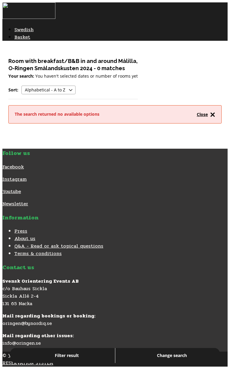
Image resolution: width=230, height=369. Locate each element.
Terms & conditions (38, 253)
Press (20, 231)
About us (24, 238)
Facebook (13, 167)
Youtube (11, 191)
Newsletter (15, 203)
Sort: (13, 90)
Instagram (14, 179)
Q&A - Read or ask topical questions (58, 246)
